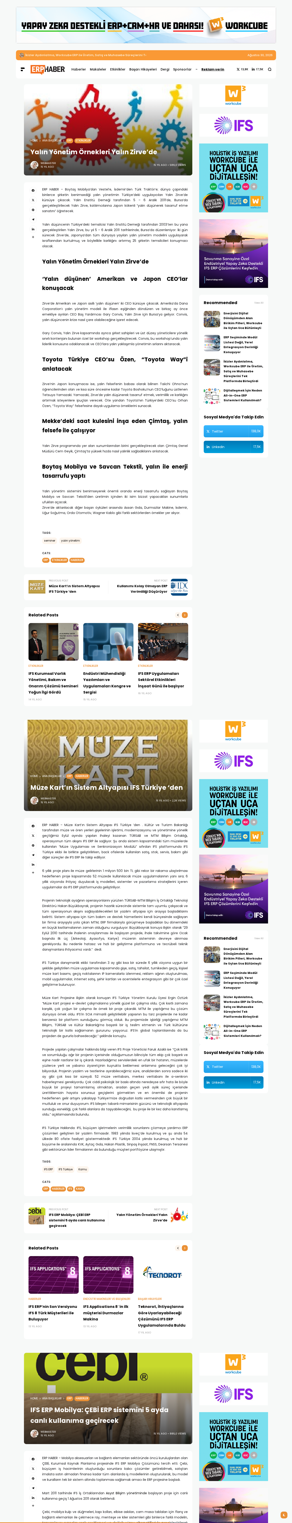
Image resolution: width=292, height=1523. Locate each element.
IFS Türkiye (66, 1169)
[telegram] (33, 219)
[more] (33, 237)
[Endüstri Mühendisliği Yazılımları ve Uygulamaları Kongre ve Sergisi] (108, 642)
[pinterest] (33, 210)
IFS (70, 1189)
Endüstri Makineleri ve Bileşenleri (106, 1299)
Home (34, 140)
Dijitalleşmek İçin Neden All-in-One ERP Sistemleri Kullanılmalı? (243, 395)
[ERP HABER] (48, 69)
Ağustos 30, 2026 (260, 55)
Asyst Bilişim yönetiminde (126, 1493)
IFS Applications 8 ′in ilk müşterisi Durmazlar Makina (105, 1313)
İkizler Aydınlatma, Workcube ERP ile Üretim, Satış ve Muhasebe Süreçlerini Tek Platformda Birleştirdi (105, 55)
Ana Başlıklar (52, 140)
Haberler (77, 560)
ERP (69, 140)
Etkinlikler (83, 140)
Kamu (82, 1169)
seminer (49, 540)
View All (258, 303)
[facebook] (33, 190)
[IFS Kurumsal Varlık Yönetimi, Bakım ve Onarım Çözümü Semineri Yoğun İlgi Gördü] (54, 642)
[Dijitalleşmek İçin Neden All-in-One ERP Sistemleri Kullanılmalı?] (212, 396)
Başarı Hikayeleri (150, 1299)
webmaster (48, 163)
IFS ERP (48, 1169)
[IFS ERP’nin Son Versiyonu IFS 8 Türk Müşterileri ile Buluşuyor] (54, 1275)
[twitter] (33, 200)
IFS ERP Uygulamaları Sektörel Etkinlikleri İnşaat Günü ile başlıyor (161, 679)
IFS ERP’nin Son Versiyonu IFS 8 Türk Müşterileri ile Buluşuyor (53, 1313)
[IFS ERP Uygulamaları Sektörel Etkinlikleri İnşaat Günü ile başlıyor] (163, 642)
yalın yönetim (70, 540)
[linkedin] (33, 229)
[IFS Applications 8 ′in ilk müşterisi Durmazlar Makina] (108, 1275)
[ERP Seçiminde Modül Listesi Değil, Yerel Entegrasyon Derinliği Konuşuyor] (212, 343)
